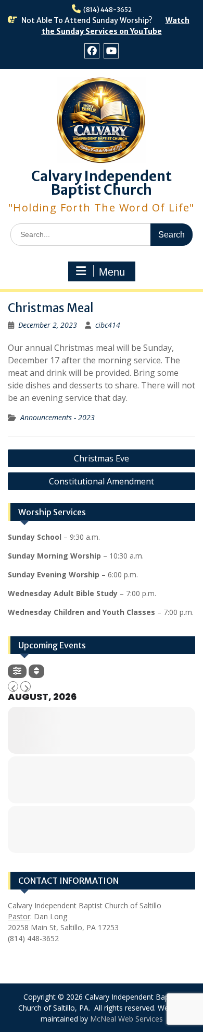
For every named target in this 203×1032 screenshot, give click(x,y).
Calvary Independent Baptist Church (101, 183)
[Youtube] (111, 50)
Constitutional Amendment (101, 481)
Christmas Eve (101, 458)
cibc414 (107, 325)
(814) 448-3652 (107, 10)
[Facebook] (91, 50)
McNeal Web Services (126, 1019)
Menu (112, 272)
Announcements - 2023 (57, 417)
